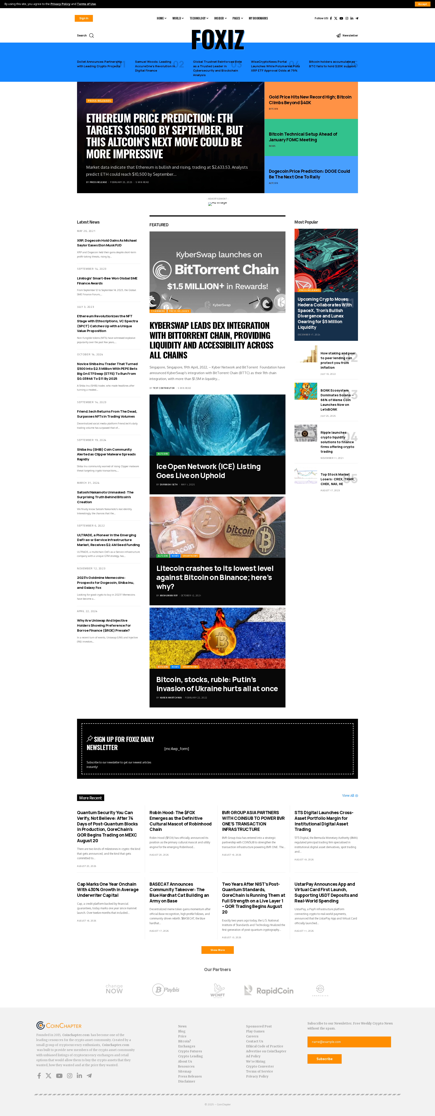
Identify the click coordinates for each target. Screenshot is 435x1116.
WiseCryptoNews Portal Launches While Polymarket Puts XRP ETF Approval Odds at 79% (275, 66)
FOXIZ (217, 38)
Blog (182, 1031)
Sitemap (184, 1071)
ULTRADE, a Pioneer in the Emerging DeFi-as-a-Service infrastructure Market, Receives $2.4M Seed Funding (108, 540)
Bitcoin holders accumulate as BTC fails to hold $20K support (332, 64)
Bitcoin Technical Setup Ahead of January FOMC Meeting (303, 137)
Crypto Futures (190, 1051)
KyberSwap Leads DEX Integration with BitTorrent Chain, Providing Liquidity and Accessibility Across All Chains (211, 340)
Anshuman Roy (169, 595)
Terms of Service (259, 1071)
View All (348, 796)
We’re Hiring (256, 1061)
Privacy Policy (60, 4)
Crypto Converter (260, 1066)
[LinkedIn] (351, 18)
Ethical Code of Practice (264, 1046)
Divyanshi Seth (169, 484)
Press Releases (99, 101)
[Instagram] (346, 18)
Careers (252, 1036)
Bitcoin (273, 109)
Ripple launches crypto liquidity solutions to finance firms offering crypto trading (337, 442)
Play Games (255, 1031)
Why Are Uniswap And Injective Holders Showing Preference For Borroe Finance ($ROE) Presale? (104, 625)
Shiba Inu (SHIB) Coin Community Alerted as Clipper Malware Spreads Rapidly (106, 454)
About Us (185, 1061)
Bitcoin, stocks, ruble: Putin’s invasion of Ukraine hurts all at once (217, 683)
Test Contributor (164, 388)
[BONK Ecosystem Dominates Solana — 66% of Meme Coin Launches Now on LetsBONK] (306, 391)
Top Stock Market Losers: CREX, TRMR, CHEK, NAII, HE (338, 479)
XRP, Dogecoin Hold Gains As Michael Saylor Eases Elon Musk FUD (107, 243)
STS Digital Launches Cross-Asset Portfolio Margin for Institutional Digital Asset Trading (324, 821)
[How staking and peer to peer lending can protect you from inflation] (306, 353)
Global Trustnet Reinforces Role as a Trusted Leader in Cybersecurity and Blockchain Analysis (217, 68)
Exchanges (186, 1046)
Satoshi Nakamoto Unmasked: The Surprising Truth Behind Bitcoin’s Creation (105, 497)
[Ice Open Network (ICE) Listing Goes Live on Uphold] (217, 425)
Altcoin (273, 183)
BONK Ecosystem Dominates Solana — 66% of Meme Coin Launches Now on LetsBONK (337, 399)
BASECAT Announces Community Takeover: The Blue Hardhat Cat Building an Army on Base (179, 892)
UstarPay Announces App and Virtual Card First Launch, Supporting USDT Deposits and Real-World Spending (326, 892)
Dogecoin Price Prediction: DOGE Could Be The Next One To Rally (309, 174)
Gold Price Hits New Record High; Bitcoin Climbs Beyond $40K (310, 100)
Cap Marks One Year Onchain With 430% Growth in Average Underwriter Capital (107, 889)
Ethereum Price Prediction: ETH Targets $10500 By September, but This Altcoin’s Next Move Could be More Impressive (164, 135)
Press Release (98, 182)
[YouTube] (341, 18)
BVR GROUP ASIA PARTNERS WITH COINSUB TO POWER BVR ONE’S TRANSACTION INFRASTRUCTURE (253, 821)
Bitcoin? (184, 1041)
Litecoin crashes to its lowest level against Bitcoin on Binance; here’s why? (214, 577)
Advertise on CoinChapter (266, 1051)
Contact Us (254, 1041)
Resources (186, 1066)
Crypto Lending (190, 1056)
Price (182, 1036)
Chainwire (158, 311)
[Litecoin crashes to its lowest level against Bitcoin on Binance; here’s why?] (217, 527)
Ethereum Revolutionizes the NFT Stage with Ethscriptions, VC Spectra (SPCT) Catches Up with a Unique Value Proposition (107, 323)
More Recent (90, 797)
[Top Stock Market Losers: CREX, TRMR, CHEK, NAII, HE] (306, 475)
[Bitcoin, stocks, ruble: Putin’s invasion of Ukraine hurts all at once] (217, 638)
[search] (91, 35)
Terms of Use (86, 4)
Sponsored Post (259, 1026)
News (272, 146)
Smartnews (190, 556)
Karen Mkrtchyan (171, 697)
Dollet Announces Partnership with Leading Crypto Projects (99, 64)
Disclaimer (186, 1081)
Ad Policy (253, 1056)
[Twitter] (335, 18)
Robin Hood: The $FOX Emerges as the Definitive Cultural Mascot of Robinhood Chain (181, 821)
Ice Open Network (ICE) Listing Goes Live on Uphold (208, 470)
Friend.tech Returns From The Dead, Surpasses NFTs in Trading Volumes (107, 414)
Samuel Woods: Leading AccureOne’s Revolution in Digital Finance (155, 66)
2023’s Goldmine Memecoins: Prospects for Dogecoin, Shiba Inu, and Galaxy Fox (105, 582)
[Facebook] (331, 18)
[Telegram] (356, 18)
